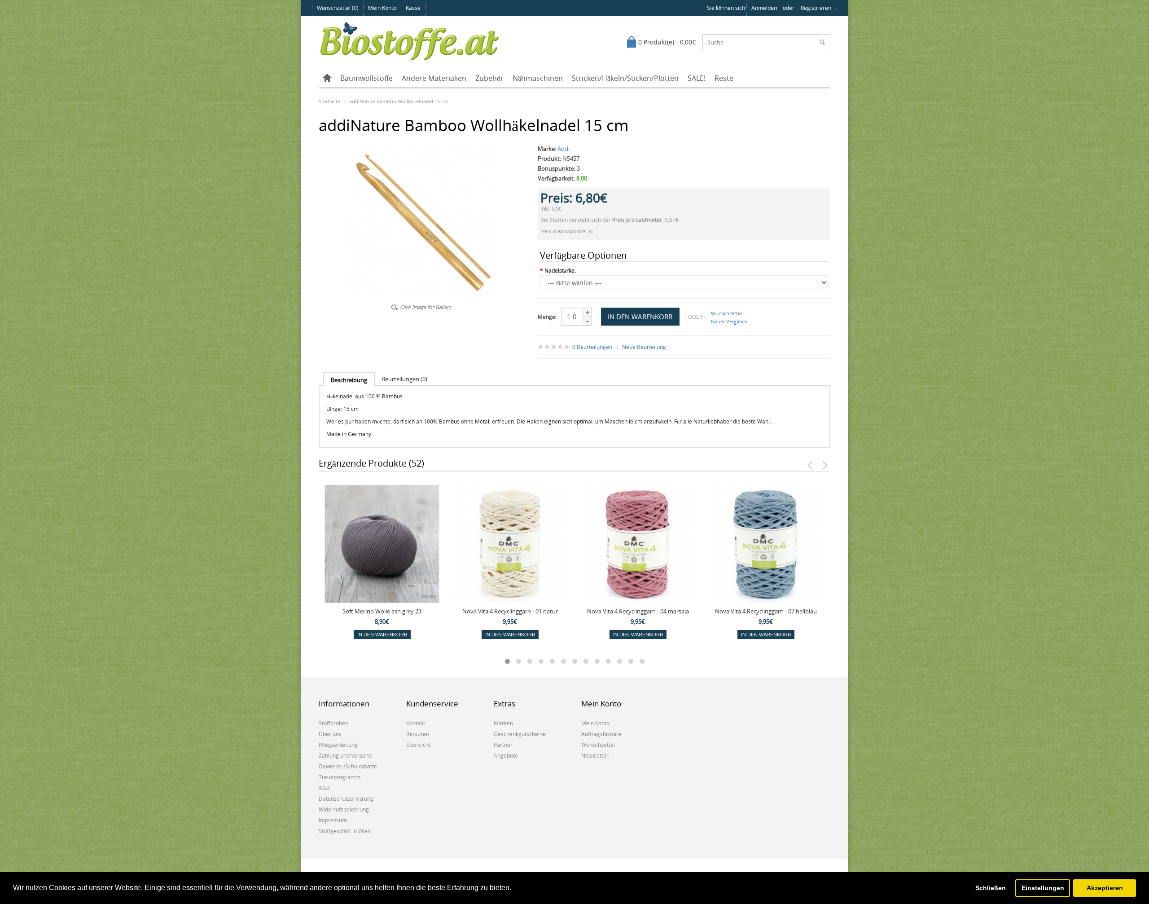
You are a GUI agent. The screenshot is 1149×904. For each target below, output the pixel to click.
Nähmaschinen (538, 78)
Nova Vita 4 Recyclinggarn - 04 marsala (638, 611)
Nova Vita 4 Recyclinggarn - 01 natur (510, 611)
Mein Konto (382, 8)
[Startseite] (327, 78)
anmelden (764, 8)
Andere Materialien (434, 78)
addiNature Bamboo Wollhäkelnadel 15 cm (398, 101)
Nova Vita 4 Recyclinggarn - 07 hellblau (766, 611)
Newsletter (595, 755)
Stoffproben (333, 723)
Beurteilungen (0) (404, 379)
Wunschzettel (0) (338, 8)
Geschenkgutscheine (520, 734)
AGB (324, 788)
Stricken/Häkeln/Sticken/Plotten (625, 78)
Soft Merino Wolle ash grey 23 (381, 611)
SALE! (697, 78)
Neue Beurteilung (644, 347)
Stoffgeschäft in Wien (345, 831)
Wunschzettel (726, 313)
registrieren (816, 8)
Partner (503, 745)
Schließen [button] (990, 887)
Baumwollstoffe (366, 78)
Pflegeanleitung (338, 745)
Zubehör (489, 78)
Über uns (330, 734)
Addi (563, 149)
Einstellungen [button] (1043, 887)
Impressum (333, 820)
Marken (503, 723)
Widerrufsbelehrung (344, 809)
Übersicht (418, 745)
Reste (724, 78)
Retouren (417, 734)
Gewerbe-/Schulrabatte (348, 766)
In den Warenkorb (382, 634)
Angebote (506, 755)
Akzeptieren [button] (1105, 887)
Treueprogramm (339, 777)
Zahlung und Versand (345, 755)
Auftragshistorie (601, 734)
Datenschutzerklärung (346, 799)
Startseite (329, 101)
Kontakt (415, 723)
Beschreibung (349, 380)
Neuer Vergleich (729, 321)
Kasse (413, 8)
